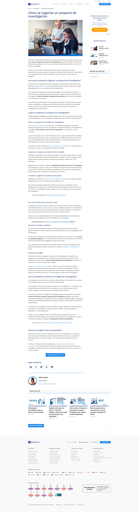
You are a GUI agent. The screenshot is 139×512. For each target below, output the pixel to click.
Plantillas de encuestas (53, 451)
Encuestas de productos (54, 461)
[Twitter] (41, 367)
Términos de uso (80, 504)
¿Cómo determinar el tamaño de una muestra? (102, 457)
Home (29, 8)
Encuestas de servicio (53, 463)
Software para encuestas (33, 451)
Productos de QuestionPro (48, 8)
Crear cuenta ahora (99, 29)
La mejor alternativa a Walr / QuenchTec (104, 48)
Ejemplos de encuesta (75, 458)
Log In (109, 1)
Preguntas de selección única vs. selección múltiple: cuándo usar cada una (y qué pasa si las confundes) (58, 412)
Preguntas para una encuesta (54, 457)
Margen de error (96, 454)
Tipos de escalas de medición (99, 456)
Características (79, 4)
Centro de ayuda (84, 442)
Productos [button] (54, 4)
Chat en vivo (94, 442)
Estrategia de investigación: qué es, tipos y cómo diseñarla (36, 410)
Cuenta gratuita (105, 442)
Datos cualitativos (31, 456)
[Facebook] (36, 367)
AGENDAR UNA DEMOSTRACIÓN (55, 355)
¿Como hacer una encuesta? (54, 456)
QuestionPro (36, 8)
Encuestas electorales (32, 461)
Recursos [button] (70, 4)
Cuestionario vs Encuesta (98, 452)
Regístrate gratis (104, 4)
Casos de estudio (96, 451)
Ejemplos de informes (53, 452)
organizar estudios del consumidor (55, 195)
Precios (87, 4)
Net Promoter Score (97, 461)
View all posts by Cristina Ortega (47, 384)
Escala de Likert (96, 459)
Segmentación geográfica (33, 459)
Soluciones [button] (63, 4)
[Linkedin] (31, 367)
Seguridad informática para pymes (103, 55)
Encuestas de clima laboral (54, 459)
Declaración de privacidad (69, 504)
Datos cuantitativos (32, 458)
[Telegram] (52, 367)
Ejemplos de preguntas (53, 454)
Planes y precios (74, 452)
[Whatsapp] (46, 367)
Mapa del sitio (59, 504)
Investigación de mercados (33, 463)
